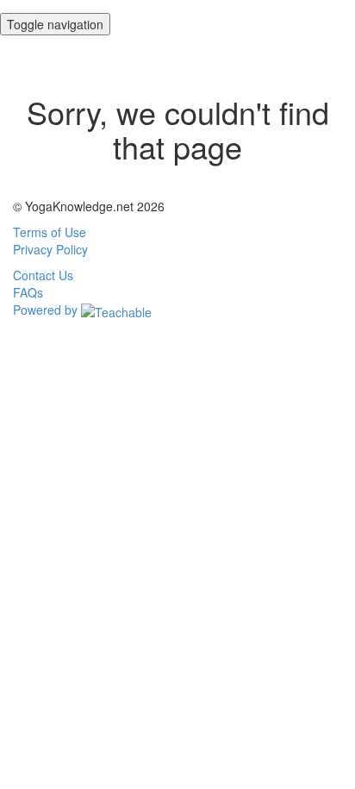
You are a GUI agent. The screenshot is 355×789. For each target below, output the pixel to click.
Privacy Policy (50, 249)
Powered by (47, 309)
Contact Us (43, 275)
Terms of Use (49, 232)
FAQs (28, 292)
